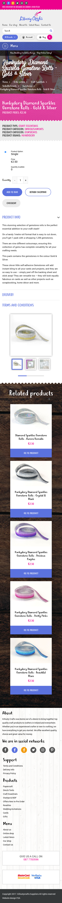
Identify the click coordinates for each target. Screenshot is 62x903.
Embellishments (10, 86)
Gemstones (27, 86)
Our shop (13, 25)
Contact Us (46, 25)
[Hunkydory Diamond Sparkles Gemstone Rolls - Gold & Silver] (31, 16)
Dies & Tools (8, 790)
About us (7, 829)
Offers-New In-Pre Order (14, 801)
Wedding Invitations (12, 809)
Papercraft (8, 786)
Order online (19, 82)
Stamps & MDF (9, 797)
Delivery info (8, 769)
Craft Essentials (38, 82)
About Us (23, 25)
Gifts (5, 816)
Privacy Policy (9, 773)
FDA (18, 898)
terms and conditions (18, 305)
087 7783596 (31, 859)
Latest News (34, 25)
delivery (8, 295)
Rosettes (7, 805)
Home (4, 25)
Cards (5, 812)
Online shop (8, 833)
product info (11, 217)
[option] (31, 335)
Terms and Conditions (13, 765)
